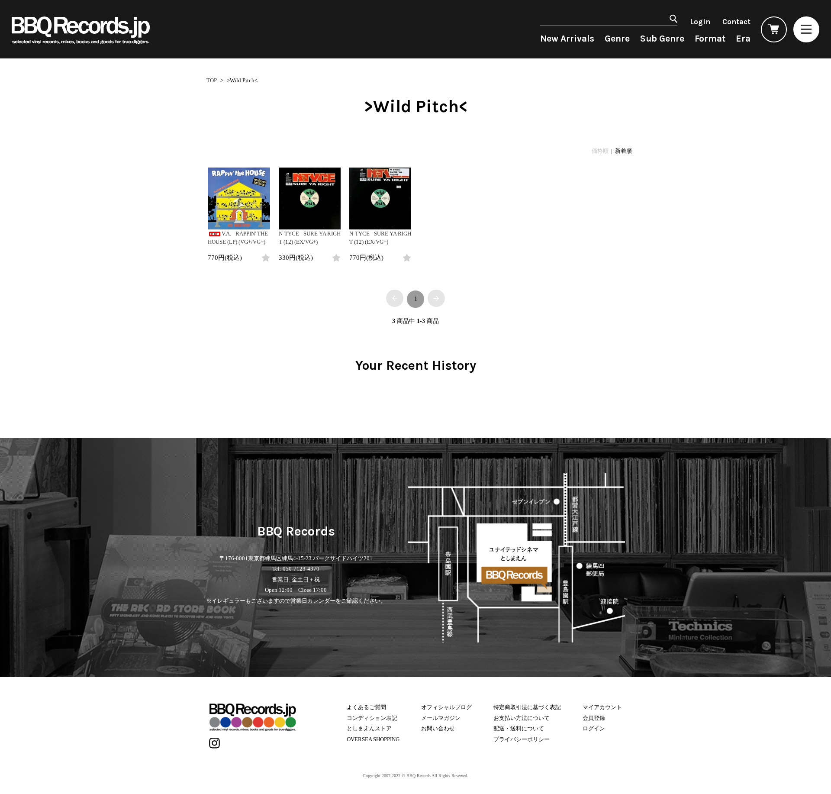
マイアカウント (602, 707)
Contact (736, 21)
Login (700, 21)
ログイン (594, 728)
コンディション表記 (372, 718)
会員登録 (594, 718)
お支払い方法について (521, 718)
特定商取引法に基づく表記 (527, 707)
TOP (211, 80)
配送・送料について (518, 728)
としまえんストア (369, 728)
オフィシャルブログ (446, 707)
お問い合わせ (438, 728)
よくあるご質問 (366, 707)
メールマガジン (441, 718)
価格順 (600, 151)
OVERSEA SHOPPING (373, 739)
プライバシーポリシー (521, 739)
